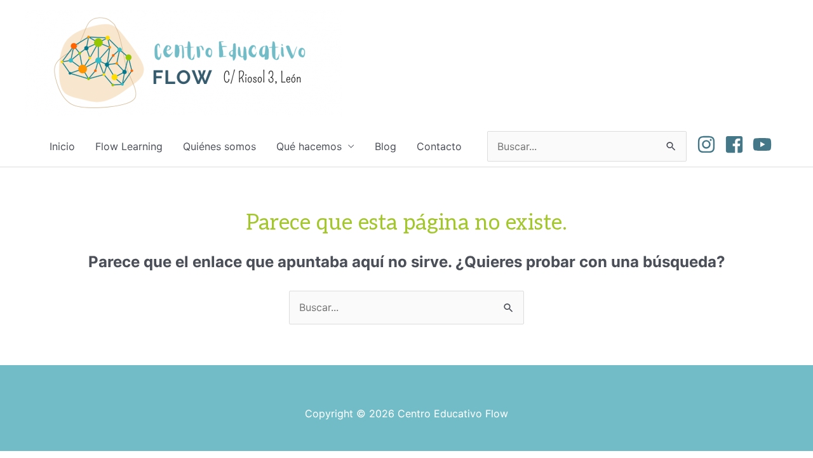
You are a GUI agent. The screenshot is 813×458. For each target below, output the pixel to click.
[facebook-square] (737, 144)
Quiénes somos (219, 146)
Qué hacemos (309, 146)
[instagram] (709, 144)
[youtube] (765, 144)
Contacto (439, 146)
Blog (385, 146)
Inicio (62, 146)
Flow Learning (129, 146)
